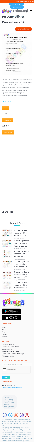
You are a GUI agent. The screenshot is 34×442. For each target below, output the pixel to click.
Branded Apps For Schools (10, 347)
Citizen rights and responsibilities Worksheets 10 (21, 232)
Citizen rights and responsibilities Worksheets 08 (21, 253)
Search (26, 11)
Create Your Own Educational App (13, 354)
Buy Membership (17, 7)
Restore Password (16, 4)
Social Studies (8, 132)
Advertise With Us (8, 344)
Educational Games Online (10, 351)
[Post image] (7, 233)
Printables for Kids (8, 356)
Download (6, 101)
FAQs (4, 329)
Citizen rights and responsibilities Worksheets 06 (21, 264)
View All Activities (23, 29)
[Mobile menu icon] (31, 11)
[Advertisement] (17, 153)
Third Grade (7, 120)
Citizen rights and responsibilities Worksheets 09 (21, 243)
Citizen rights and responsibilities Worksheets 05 (21, 274)
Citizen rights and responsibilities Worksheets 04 (21, 285)
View (5, 108)
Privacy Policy (9, 406)
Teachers (5, 336)
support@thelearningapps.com (12, 387)
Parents (4, 334)
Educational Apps (7, 349)
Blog (3, 332)
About (4, 327)
